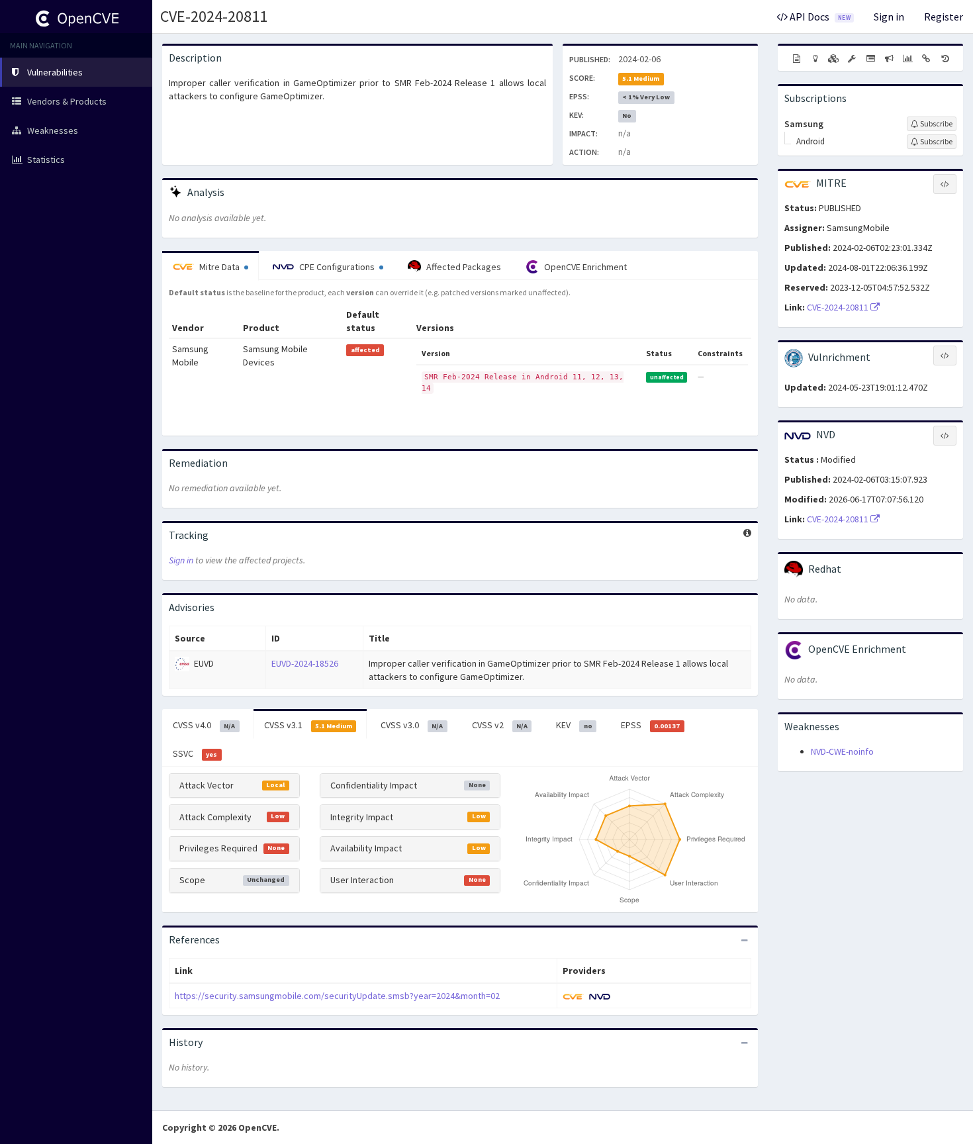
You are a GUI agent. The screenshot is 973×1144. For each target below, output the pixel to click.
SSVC (195, 753)
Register (943, 16)
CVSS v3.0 (412, 725)
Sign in (889, 16)
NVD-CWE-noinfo (842, 751)
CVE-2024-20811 (213, 16)
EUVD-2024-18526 (304, 663)
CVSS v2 (500, 725)
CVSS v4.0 (204, 725)
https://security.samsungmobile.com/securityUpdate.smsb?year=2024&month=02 (337, 996)
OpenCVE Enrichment (584, 267)
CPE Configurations (337, 267)
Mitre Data (219, 267)
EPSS (650, 725)
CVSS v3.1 (308, 725)
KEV (574, 725)
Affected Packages (462, 267)
